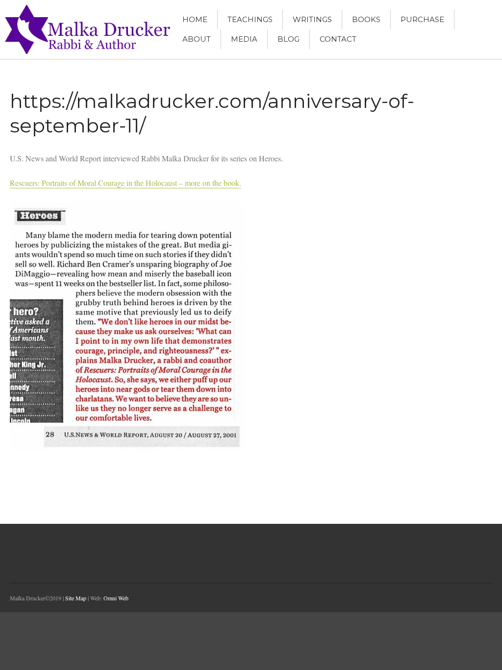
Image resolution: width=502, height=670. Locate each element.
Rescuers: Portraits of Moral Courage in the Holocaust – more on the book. (125, 183)
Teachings (250, 19)
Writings (312, 19)
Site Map (75, 598)
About (196, 39)
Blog (288, 39)
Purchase (422, 19)
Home (194, 19)
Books (366, 19)
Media (244, 39)
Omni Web (115, 598)
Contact (338, 39)
